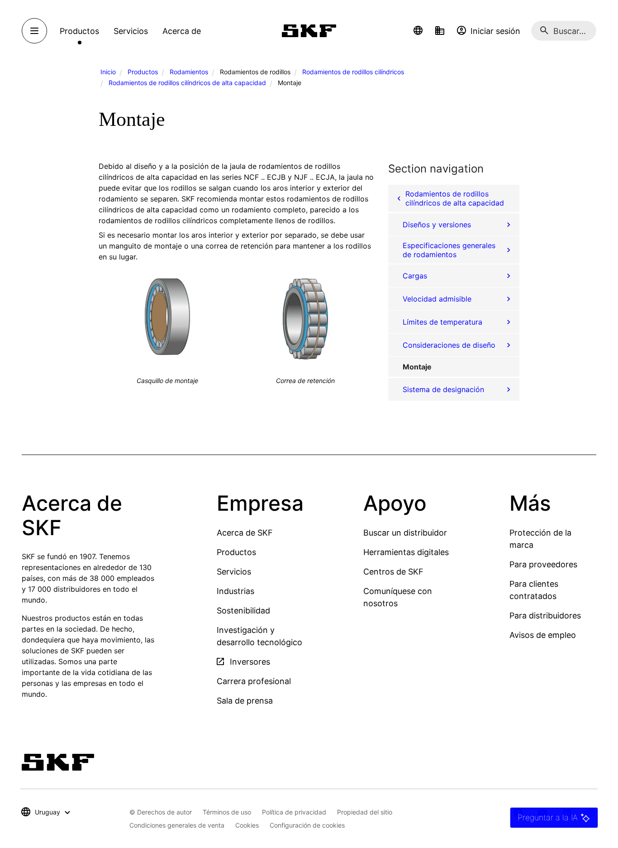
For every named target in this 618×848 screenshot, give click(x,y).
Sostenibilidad (243, 610)
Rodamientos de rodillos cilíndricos (353, 72)
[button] (418, 31)
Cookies (247, 825)
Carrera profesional (254, 681)
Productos (143, 72)
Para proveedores (543, 564)
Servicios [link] (131, 31)
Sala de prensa (245, 700)
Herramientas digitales (406, 552)
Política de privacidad (294, 812)
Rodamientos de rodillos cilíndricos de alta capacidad (187, 82)
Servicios (234, 571)
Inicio (108, 72)
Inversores (249, 661)
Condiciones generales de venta (176, 825)
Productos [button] (79, 31)
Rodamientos (189, 72)
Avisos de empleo (542, 635)
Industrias (235, 591)
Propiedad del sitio (364, 812)
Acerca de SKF (245, 532)
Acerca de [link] (181, 31)
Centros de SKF (393, 571)
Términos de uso (227, 812)
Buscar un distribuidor (405, 532)
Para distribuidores (545, 615)
